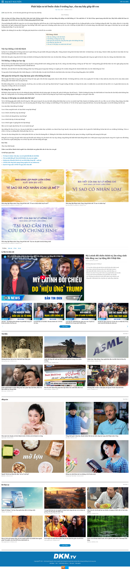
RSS (57, 563)
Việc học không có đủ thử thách (56, 37)
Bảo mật (72, 563)
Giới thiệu (52, 563)
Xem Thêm (65, 326)
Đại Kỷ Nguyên (64, 561)
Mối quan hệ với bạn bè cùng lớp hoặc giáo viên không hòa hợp (65, 40)
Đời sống (68, 437)
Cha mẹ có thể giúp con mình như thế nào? (59, 44)
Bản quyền (77, 563)
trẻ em (19, 248)
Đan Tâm (58, 9)
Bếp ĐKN (3, 476)
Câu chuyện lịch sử (5, 541)
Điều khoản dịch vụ (63, 563)
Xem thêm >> (125, 333)
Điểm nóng (4, 391)
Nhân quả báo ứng (5, 361)
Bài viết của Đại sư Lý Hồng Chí (8, 205)
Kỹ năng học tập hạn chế (54, 42)
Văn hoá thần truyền (48, 513)
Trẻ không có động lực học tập (56, 39)
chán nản (10, 248)
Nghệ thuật (4, 437)
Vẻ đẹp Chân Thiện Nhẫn (71, 476)
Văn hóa (89, 541)
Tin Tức (87, 260)
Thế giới (3, 511)
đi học (15, 248)
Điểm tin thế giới (47, 362)
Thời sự (88, 389)
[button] (81, 35)
